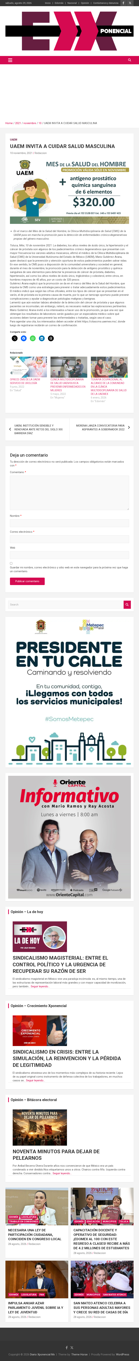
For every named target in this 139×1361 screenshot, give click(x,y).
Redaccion (41, 153)
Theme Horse (79, 1354)
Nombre (16, 515)
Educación (93, 1221)
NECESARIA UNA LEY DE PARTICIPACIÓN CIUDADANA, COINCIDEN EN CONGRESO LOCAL (34, 1234)
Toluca (123, 1221)
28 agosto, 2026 (17, 1244)
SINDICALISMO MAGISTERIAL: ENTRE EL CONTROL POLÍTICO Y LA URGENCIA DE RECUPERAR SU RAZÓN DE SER (60, 964)
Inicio (48, 3)
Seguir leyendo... (40, 986)
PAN (41, 1294)
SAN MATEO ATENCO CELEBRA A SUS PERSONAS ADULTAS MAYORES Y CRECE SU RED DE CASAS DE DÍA (101, 1307)
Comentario (18, 472)
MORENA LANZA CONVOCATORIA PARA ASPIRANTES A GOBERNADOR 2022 (100, 427)
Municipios (109, 1221)
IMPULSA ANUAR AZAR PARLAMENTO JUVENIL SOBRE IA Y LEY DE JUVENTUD (35, 1307)
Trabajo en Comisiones (23, 1221)
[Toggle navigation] (10, 60)
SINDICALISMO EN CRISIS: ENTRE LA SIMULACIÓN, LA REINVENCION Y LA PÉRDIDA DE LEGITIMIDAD (67, 1058)
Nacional (72, 3)
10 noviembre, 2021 (21, 153)
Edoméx (59, 3)
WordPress (122, 1354)
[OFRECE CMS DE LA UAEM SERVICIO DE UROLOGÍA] (28, 367)
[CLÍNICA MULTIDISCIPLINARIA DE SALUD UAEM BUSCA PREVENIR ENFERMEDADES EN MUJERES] (68, 367)
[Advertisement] (69, 91)
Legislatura (28, 1217)
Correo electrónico (22, 531)
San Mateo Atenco (114, 1294)
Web (12, 547)
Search (127, 605)
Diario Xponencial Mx (42, 1354)
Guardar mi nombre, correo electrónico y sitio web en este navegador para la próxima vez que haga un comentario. (69, 569)
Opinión (85, 3)
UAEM (13, 139)
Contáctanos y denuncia (105, 3)
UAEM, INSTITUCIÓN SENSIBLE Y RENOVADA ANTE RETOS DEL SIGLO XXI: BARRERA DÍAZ (38, 429)
